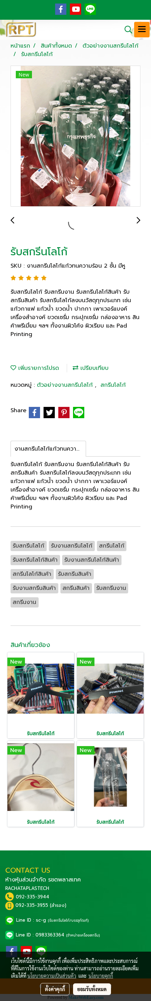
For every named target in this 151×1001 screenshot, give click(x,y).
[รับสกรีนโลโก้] (75, 136)
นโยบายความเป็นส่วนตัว (51, 975)
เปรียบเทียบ (93, 368)
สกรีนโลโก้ (113, 385)
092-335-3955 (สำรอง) (40, 905)
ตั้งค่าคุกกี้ (55, 989)
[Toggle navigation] (142, 29)
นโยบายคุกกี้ (100, 975)
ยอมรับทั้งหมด (92, 989)
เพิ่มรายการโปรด (37, 368)
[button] (126, 29)
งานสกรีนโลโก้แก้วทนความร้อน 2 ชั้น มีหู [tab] (50, 449)
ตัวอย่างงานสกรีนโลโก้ (66, 385)
